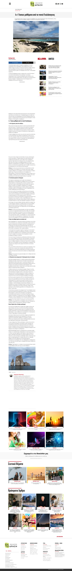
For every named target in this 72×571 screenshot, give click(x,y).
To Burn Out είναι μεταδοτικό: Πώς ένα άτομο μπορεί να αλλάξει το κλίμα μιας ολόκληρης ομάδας (54, 66)
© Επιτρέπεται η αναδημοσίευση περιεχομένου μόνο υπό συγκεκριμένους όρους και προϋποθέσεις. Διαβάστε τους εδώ (11, 566)
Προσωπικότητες (58, 547)
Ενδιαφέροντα (15, 528)
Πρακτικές (22, 550)
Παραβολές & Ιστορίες (34, 549)
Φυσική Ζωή (45, 551)
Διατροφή (23, 552)
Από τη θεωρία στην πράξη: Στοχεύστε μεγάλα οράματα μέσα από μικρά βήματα (55, 429)
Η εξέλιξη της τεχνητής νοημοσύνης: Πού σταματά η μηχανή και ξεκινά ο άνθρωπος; (54, 449)
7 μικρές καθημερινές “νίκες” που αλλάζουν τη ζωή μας (36, 429)
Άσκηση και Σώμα (46, 554)
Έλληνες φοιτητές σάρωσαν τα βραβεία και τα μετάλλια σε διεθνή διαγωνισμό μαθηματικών (54, 483)
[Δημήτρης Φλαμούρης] (11, 376)
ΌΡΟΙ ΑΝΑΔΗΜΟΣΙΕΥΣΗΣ (9, 562)
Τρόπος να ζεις (19, 9)
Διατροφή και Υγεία (24, 556)
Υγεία (44, 543)
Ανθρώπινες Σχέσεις (17, 481)
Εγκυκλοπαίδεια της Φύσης (47, 556)
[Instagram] (60, 4)
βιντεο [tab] (51, 59)
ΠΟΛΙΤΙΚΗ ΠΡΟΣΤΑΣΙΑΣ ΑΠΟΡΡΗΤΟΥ (36, 458)
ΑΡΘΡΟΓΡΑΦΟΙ (7, 554)
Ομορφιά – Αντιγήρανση (47, 557)
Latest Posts (13, 372)
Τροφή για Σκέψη (58, 548)
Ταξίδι (16, 9)
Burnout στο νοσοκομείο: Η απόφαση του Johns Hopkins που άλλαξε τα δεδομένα (55, 72)
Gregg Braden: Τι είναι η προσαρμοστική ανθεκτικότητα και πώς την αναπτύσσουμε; (54, 77)
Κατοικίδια (32, 547)
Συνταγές (22, 557)
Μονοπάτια (23, 548)
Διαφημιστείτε (7, 557)
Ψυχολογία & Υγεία (29, 508)
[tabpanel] (49, 80)
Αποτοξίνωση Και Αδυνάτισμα (24, 555)
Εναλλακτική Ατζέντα (59, 550)
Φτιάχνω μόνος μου (46, 559)
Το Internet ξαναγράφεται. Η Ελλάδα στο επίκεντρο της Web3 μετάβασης (36, 449)
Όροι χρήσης (7, 558)
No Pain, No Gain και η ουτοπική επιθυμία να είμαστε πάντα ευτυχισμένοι (54, 82)
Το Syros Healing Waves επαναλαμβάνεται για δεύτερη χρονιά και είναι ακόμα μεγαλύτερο (57, 531)
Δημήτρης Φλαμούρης (12, 59)
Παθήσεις (44, 547)
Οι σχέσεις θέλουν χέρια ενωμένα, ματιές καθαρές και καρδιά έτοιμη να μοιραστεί (55, 93)
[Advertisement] (22, 98)
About (10, 372)
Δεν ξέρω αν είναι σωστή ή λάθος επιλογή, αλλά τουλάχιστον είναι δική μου (17, 429)
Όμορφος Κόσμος (54, 481)
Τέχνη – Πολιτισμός (33, 552)
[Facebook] (56, 4)
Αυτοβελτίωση (54, 508)
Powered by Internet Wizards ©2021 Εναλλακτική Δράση (55, 569)
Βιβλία (29, 528)
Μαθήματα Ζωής (33, 548)
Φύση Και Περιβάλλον (47, 560)
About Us (7, 556)
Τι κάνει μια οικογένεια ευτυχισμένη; (36, 483)
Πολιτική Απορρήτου (8, 560)
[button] (10, 3)
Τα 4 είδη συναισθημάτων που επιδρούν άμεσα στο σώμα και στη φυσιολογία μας (54, 88)
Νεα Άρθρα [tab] (42, 59)
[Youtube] (62, 4)
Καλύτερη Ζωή (17, 10)
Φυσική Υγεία (45, 549)
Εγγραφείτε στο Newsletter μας (36, 453)
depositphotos (8, 553)
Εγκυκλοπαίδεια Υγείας (47, 545)
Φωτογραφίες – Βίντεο (34, 553)
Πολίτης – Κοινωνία (33, 551)
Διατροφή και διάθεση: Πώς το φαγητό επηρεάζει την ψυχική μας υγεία (17, 449)
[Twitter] (58, 4)
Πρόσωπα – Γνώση (58, 543)
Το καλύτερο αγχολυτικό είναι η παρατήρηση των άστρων (43, 530)
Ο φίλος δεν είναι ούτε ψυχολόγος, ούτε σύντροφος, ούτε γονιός (17, 483)
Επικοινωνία (7, 561)
